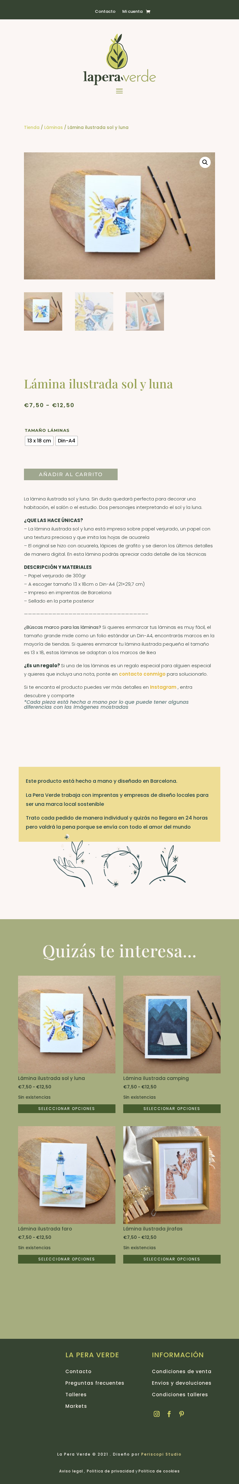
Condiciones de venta (182, 1371)
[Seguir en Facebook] (169, 1414)
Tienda (32, 127)
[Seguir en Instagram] (157, 1414)
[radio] (39, 441)
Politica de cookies (159, 1471)
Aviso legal (71, 1471)
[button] (205, 162)
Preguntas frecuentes (94, 1383)
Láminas (53, 127)
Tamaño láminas (47, 430)
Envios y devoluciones (182, 1383)
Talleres (76, 1394)
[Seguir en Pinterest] (182, 1414)
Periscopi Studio (161, 1454)
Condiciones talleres (180, 1394)
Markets (76, 1406)
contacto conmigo (142, 674)
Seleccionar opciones (66, 1108)
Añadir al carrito (71, 474)
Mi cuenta (132, 11)
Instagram (164, 687)
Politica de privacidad (110, 1471)
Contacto (105, 11)
